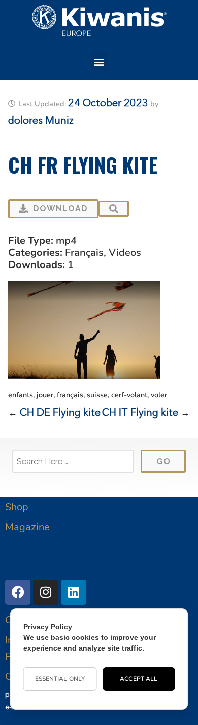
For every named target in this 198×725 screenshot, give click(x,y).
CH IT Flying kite (140, 413)
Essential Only (60, 679)
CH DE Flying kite (60, 413)
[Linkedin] (73, 592)
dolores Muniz (41, 121)
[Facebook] (17, 592)
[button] (99, 61)
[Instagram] (45, 592)
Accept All (138, 679)
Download (60, 208)
